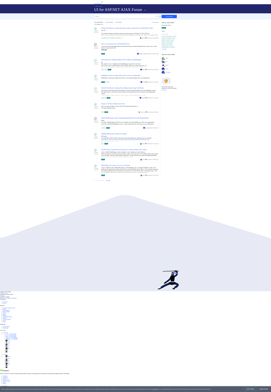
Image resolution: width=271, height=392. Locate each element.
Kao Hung (167, 72)
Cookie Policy (155, 389)
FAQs (4, 321)
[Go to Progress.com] (4, 371)
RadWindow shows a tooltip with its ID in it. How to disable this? (121, 75)
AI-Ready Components (11, 298)
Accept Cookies (250, 389)
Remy (146, 127)
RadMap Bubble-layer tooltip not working (114, 134)
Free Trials (5, 301)
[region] (135, 389)
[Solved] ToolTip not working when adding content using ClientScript (122, 88)
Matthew (141, 53)
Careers (4, 382)
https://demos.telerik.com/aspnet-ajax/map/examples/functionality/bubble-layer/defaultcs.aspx (125, 139)
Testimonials (5, 328)
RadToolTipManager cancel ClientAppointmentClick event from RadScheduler (125, 118)
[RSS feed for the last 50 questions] (145, 10)
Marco (166, 65)
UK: (11, 335)
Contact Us (5, 332)
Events (4, 320)
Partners (4, 318)
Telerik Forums (98, 6)
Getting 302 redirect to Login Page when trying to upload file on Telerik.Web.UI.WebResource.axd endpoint (128, 28)
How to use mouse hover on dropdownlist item (115, 44)
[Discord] (6, 352)
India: (11, 336)
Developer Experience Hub (9, 308)
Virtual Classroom (7, 319)
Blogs (4, 314)
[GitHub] (6, 350)
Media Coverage (6, 381)
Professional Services (7, 316)
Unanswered (109, 22)
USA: (11, 334)
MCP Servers (3, 298)
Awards (4, 378)
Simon (166, 58)
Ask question (169, 16)
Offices (4, 383)
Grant (166, 68)
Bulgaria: (11, 337)
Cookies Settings (263, 389)
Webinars (5, 315)
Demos (4, 309)
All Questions (98, 22)
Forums (4, 313)
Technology (5, 377)
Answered (118, 22)
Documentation (6, 310)
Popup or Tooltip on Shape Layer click (113, 104)
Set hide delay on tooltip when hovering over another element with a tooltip (124, 149)
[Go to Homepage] (102, 3)
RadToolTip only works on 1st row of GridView (115, 165)
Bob (166, 61)
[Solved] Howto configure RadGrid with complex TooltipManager (121, 59)
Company (5, 376)
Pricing (4, 303)
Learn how (164, 90)
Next (107, 180)
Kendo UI (2, 295)
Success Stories (6, 326)
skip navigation (97, 3)
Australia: (12, 339)
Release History (6, 311)
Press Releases (6, 379)
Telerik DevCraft (4, 293)
